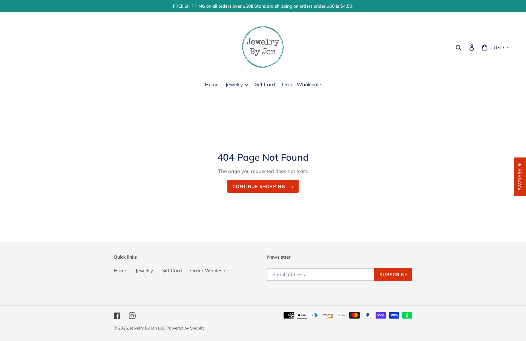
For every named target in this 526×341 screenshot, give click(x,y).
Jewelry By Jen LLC (147, 328)
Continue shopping (259, 186)
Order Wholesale (209, 270)
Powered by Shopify (185, 328)
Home (120, 270)
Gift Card (171, 270)
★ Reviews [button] (520, 176)
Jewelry (144, 270)
